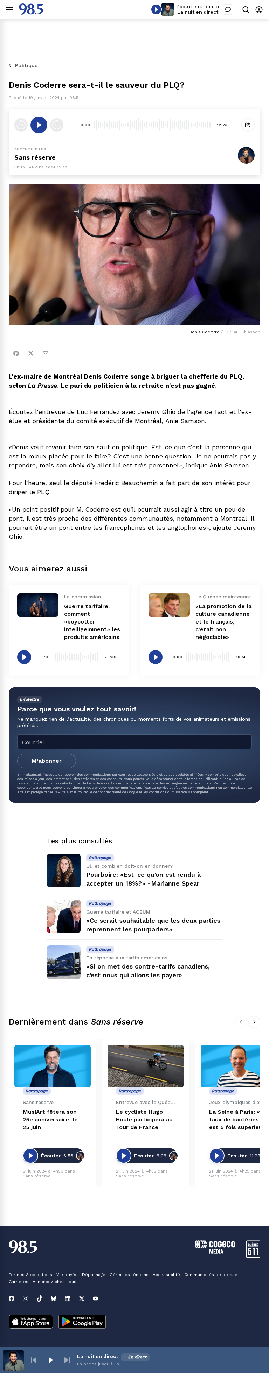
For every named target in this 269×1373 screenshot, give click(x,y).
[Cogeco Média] (215, 1251)
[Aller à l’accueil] (31, 12)
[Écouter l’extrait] (38, 125)
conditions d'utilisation (168, 792)
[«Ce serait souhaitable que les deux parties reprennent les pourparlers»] (64, 916)
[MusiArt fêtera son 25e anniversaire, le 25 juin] (52, 1066)
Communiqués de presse (210, 1274)
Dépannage (93, 1274)
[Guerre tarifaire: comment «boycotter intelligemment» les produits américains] (37, 605)
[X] (81, 1298)
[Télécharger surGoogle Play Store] (82, 1322)
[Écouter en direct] (156, 9)
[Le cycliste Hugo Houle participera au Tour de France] (146, 1066)
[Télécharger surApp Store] (31, 1322)
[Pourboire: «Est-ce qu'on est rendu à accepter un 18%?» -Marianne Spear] (64, 870)
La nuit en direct (197, 12)
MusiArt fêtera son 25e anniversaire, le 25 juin (50, 1119)
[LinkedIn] (67, 1298)
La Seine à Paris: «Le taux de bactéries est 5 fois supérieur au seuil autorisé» (238, 1119)
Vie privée (67, 1274)
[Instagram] (25, 1298)
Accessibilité (166, 1274)
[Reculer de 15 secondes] (21, 125)
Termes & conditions (30, 1274)
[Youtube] (95, 1298)
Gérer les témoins (129, 1274)
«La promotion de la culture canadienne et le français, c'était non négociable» (223, 621)
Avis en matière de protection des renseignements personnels (161, 783)
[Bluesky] (53, 1298)
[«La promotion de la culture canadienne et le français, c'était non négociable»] (169, 605)
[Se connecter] (259, 9)
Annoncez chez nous (54, 1281)
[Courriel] (45, 353)
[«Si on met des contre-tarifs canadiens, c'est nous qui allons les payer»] (64, 962)
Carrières (18, 1281)
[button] (34, 1360)
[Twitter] (30, 353)
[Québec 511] (253, 1256)
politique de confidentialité (99, 792)
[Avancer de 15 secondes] (56, 125)
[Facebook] (16, 353)
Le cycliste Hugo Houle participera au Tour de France (144, 1119)
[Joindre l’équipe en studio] (228, 9)
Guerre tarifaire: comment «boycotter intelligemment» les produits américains (92, 621)
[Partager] (248, 125)
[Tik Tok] (39, 1298)
